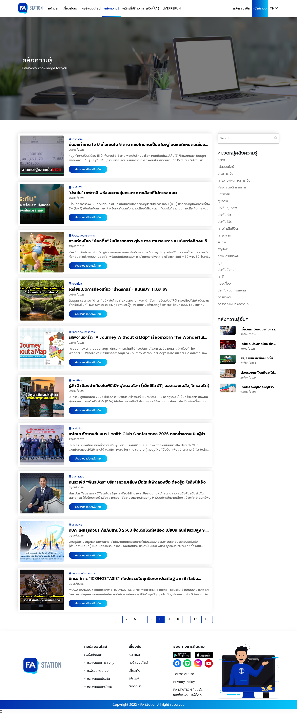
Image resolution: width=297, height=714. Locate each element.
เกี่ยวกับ (134, 670)
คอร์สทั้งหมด (93, 654)
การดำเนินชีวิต (228, 228)
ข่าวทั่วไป (224, 194)
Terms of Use (183, 674)
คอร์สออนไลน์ (91, 8)
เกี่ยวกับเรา (70, 8)
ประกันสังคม (226, 269)
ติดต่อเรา (135, 686)
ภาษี (221, 276)
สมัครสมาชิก (241, 8)
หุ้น (220, 263)
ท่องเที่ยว (224, 283)
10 (177, 619)
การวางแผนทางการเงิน (234, 180)
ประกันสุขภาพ (227, 208)
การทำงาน (225, 297)
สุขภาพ (223, 201)
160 (207, 619)
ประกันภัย (224, 214)
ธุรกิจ (221, 160)
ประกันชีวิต (225, 221)
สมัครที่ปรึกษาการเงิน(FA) (140, 8)
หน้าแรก (53, 8)
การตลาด (224, 235)
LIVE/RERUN (171, 8)
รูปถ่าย (222, 242)
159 (196, 619)
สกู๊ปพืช (223, 249)
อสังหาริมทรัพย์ (228, 256)
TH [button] (272, 8)
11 (186, 619)
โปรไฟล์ (134, 678)
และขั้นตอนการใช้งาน (187, 692)
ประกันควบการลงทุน (232, 290)
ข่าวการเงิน (226, 173)
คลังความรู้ (111, 8)
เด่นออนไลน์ (226, 166)
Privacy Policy (184, 681)
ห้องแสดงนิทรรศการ (232, 187)
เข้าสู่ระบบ (260, 8)
